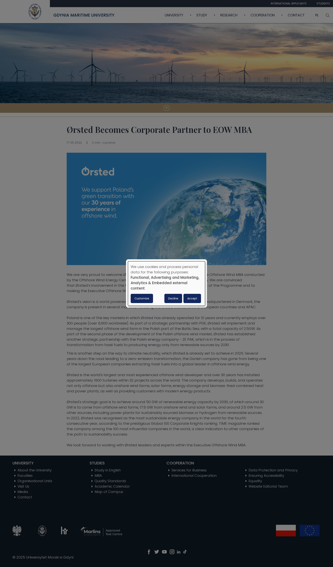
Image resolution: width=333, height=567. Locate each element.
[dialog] (166, 283)
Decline (173, 298)
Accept (192, 298)
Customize (142, 298)
